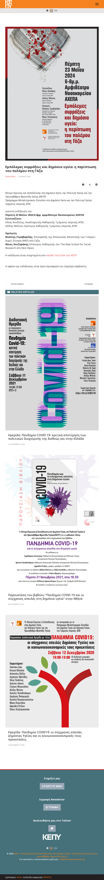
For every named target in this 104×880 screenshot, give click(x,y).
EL (51, 10)
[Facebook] (83, 184)
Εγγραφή (52, 807)
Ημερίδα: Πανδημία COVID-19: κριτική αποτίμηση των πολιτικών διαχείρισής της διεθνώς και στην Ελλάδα (47, 437)
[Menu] (97, 4)
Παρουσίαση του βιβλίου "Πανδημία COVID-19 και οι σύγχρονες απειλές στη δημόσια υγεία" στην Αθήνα (46, 596)
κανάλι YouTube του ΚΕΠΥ (62, 255)
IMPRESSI (47, 877)
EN (55, 10)
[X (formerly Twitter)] (89, 184)
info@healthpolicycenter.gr (72, 859)
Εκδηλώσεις (10, 176)
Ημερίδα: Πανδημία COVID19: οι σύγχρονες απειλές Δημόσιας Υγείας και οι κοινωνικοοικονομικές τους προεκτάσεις (45, 735)
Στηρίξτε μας (52, 786)
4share (19, 877)
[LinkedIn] (96, 184)
